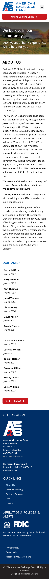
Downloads (11, 552)
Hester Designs (30, 573)
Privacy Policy (12, 547)
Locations (10, 503)
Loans (9, 498)
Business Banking (14, 494)
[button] (42, 7)
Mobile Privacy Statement (18, 556)
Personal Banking (14, 489)
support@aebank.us (13, 456)
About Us (10, 485)
